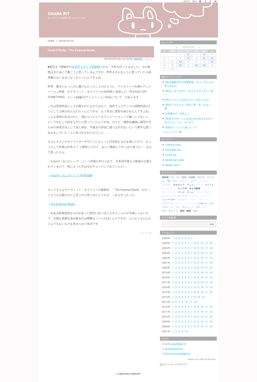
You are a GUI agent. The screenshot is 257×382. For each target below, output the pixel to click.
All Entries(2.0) (175, 344)
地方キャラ (188, 207)
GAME (191, 177)
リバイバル (190, 203)
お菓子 (193, 181)
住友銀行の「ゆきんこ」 (178, 113)
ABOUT (186, 1)
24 (196, 65)
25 (204, 65)
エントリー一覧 (173, 131)
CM (178, 177)
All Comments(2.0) (177, 353)
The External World (62, 204)
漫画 (182, 210)
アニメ (148, 58)
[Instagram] (210, 1)
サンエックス (169, 196)
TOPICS (173, 144)
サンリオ (182, 196)
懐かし (205, 207)
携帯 (164, 210)
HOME (51, 41)
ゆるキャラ (179, 184)
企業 (211, 203)
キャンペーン (169, 192)
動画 (178, 207)
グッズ (181, 192)
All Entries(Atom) (173, 348)
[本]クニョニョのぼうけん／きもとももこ (188, 99)
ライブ (179, 203)
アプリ (199, 184)
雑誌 (195, 210)
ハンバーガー (169, 199)
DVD (184, 177)
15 (180, 61)
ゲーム (190, 192)
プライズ (202, 199)
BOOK (165, 177)
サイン (208, 192)
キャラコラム (169, 188)
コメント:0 (145, 233)
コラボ (199, 192)
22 (180, 65)
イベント (209, 184)
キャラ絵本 (194, 188)
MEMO (138, 58)
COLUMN (173, 150)
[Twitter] (205, 1)
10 (202, 243)
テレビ (203, 196)
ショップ (193, 196)
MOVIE (201, 177)
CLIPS (170, 155)
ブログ (192, 199)
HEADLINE (174, 160)
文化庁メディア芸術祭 (86, 66)
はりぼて (166, 184)
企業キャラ (167, 207)
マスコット (167, 203)
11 (204, 58)
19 (212, 61)
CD (172, 177)
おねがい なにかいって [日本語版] (71, 175)
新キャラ (173, 210)
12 (212, 58)
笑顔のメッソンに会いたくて (181, 127)
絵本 (189, 210)
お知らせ (183, 181)
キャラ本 (182, 188)
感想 (198, 207)
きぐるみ (203, 181)
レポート (202, 203)
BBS (194, 1)
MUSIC (210, 177)
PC (163, 181)
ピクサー (182, 199)
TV (168, 181)
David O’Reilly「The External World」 (72, 50)
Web (174, 181)
